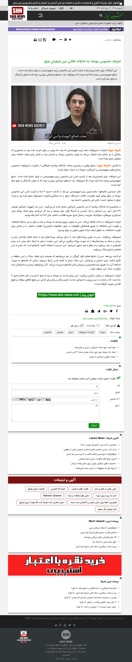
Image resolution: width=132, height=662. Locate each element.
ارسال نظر (75, 326)
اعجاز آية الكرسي (58, 489)
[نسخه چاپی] (35, 39)
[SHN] (17, 13)
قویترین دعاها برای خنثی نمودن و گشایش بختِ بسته (94, 502)
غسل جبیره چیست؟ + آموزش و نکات (97, 607)
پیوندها (93, 618)
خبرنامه (35, 618)
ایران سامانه (59, 658)
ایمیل (117, 392)
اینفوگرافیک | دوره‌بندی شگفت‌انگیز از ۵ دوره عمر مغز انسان (91, 454)
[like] (95, 326)
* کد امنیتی (115, 399)
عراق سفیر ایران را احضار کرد (104, 542)
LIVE (61, 8)
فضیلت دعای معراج (36, 489)
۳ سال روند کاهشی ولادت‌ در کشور (98, 602)
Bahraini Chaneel (52, 496)
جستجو (44, 618)
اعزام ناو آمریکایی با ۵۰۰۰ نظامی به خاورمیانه (94, 588)
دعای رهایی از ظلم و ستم (106, 489)
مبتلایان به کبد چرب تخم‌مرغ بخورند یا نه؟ (98, 445)
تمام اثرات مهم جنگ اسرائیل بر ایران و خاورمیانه (95, 347)
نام (119, 385)
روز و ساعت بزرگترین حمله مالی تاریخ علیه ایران (96, 546)
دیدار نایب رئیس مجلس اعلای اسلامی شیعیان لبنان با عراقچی (90, 449)
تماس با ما (33, 8)
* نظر (117, 406)
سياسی (108, 40)
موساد (102, 332)
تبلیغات (63, 618)
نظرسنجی (53, 618)
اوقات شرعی (73, 618)
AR (71, 8)
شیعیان (60, 332)
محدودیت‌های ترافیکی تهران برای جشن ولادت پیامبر (94, 463)
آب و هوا (84, 618)
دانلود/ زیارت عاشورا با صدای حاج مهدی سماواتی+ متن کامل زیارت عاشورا (90, 23)
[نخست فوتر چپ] (24, 636)
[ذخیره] (44, 39)
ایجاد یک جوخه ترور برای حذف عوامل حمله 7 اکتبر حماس (91, 352)
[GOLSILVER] (65, 565)
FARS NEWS (110, 306)
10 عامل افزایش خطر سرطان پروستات (100, 537)
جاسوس (47, 332)
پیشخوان (117, 40)
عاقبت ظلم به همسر (79, 489)
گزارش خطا (111, 326)
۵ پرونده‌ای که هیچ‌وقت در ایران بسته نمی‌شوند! (96, 468)
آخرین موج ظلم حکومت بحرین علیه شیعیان (98, 459)
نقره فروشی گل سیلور (107, 509)
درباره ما (120, 618)
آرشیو (101, 618)
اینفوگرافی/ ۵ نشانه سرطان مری (103, 528)
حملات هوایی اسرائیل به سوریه (102, 357)
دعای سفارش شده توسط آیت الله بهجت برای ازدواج (41, 502)
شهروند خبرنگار (48, 8)
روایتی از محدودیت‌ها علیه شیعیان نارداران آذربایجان (90, 597)
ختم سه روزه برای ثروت (106, 496)
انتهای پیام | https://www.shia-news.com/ (66, 295)
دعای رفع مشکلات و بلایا (78, 496)
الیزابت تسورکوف (86, 332)
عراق (71, 332)
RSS (28, 618)
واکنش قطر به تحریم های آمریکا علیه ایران (98, 532)
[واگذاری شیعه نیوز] (66, 28)
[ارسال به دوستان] (40, 39)
